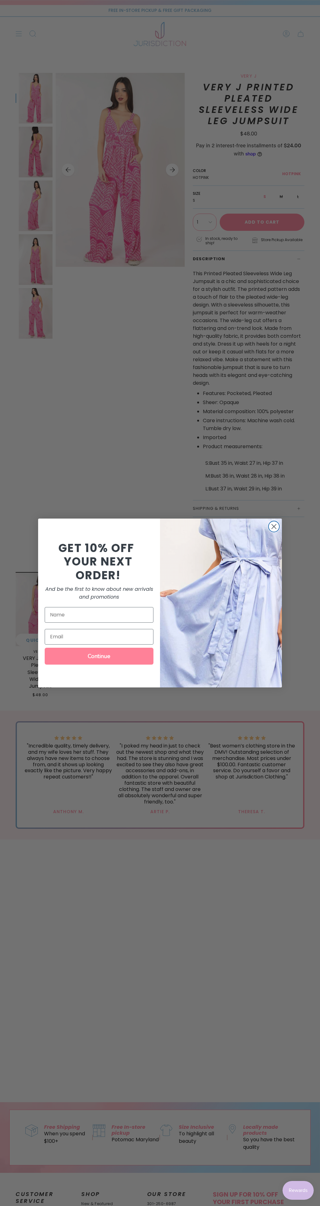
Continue (99, 656)
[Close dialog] (273, 526)
